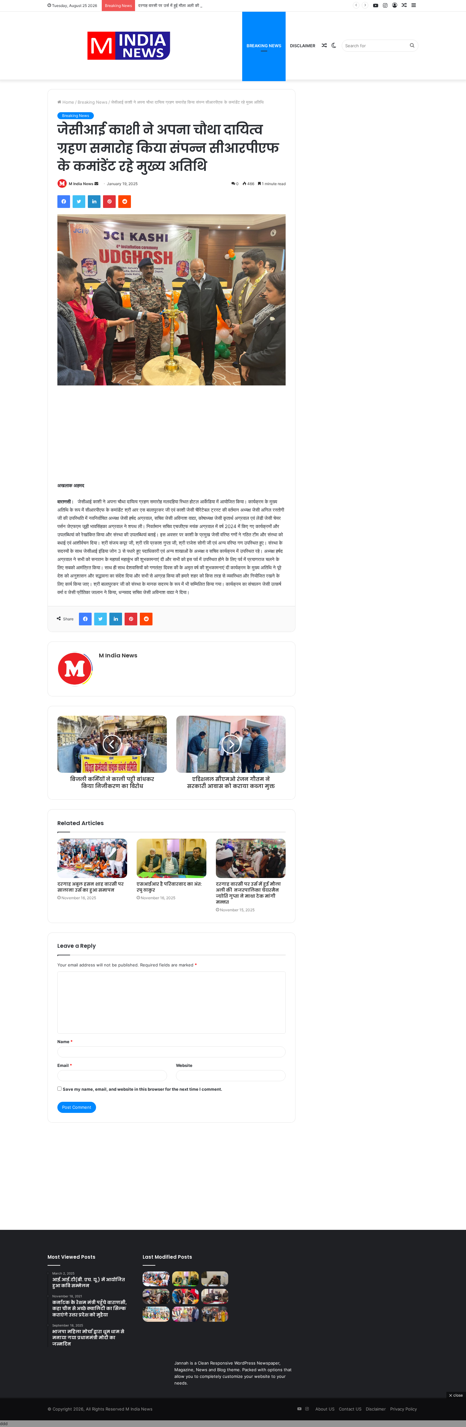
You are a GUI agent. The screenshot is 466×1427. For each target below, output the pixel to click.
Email (64, 1065)
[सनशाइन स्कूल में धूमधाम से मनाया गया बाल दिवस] (185, 1296)
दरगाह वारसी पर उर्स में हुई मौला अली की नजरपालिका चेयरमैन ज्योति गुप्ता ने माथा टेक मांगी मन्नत (211, 5)
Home (67, 102)
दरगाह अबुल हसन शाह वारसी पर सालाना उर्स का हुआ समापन (90, 887)
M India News (81, 183)
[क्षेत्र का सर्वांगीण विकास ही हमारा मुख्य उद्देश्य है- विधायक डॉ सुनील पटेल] (185, 1314)
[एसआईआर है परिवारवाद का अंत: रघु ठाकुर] (171, 858)
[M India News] (129, 45)
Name (65, 1041)
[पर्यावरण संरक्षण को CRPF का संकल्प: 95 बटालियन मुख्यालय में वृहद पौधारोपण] (156, 1314)
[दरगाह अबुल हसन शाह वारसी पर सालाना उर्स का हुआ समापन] (92, 858)
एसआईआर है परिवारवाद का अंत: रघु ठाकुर (169, 887)
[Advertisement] (171, 434)
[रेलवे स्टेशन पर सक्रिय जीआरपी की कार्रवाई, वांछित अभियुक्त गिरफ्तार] (214, 1296)
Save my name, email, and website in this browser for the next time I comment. (142, 1089)
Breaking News (264, 45)
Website (184, 1065)
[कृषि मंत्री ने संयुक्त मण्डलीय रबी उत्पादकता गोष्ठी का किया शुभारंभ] (214, 1314)
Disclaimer (302, 45)
